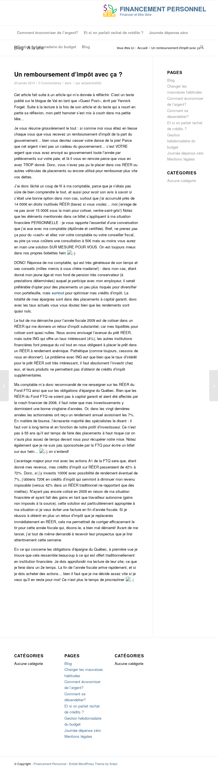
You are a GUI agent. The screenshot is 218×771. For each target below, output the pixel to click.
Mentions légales (181, 159)
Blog (171, 80)
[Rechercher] (200, 47)
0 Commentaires (50, 83)
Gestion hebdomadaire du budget (181, 141)
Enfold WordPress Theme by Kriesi (93, 763)
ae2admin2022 (91, 83)
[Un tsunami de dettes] (4, 385)
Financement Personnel (49, 763)
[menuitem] (47, 33)
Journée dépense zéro (185, 153)
